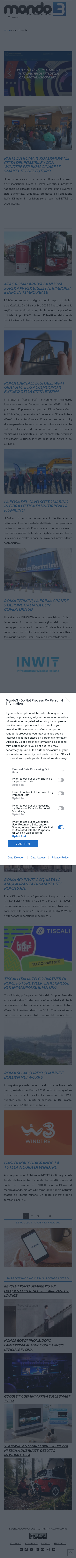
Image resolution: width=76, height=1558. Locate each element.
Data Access (38, 857)
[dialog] (38, 779)
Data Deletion (16, 857)
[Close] (68, 700)
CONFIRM (23, 843)
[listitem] (38, 770)
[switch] (61, 780)
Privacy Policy (60, 857)
